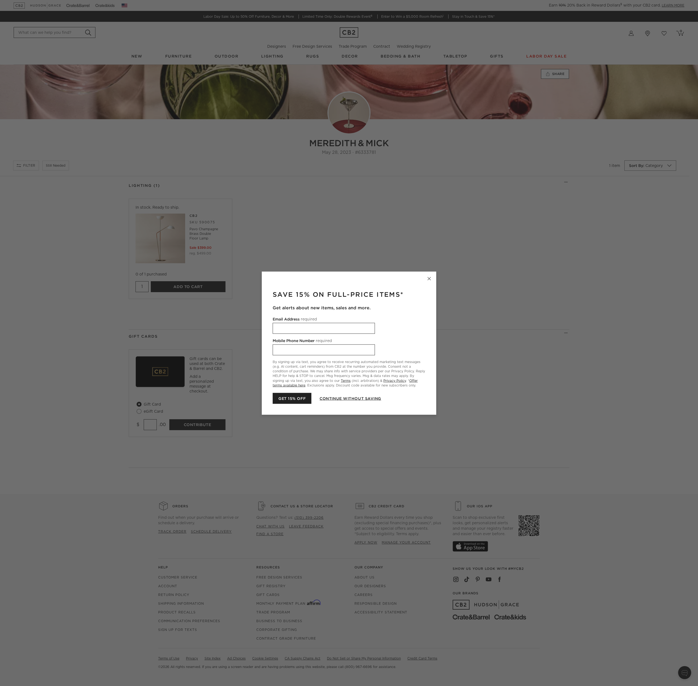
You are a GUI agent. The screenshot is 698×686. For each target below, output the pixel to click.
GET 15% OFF (292, 398)
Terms (346, 380)
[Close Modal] (429, 278)
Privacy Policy (394, 380)
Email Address (295, 318)
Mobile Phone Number (302, 340)
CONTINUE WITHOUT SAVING (350, 398)
